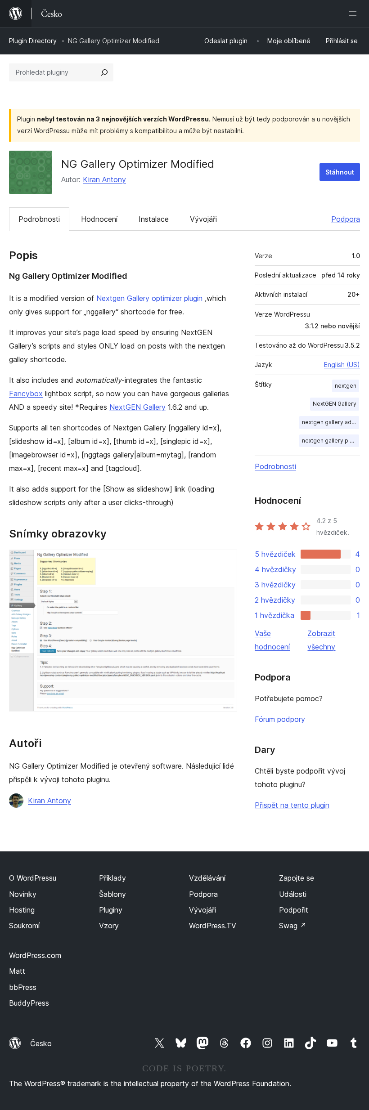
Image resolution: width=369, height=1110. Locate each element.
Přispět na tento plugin (292, 805)
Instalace (154, 219)
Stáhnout (339, 172)
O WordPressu (32, 877)
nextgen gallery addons (330, 422)
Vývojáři (203, 219)
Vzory (109, 925)
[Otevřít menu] (354, 13)
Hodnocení (99, 219)
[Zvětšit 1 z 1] (225, 561)
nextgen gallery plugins (330, 440)
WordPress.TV (212, 925)
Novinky (22, 894)
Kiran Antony (104, 179)
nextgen (345, 385)
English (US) (342, 364)
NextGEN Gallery (137, 407)
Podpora (345, 219)
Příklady (112, 877)
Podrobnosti (39, 219)
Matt (17, 971)
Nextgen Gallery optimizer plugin (149, 298)
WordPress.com (35, 955)
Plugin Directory (33, 41)
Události (292, 894)
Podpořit (293, 909)
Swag (292, 925)
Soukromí (24, 925)
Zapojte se (296, 877)
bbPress (22, 987)
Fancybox (26, 393)
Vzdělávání (207, 877)
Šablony (112, 894)
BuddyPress (29, 1002)
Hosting (22, 909)
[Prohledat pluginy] (104, 72)
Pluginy (110, 909)
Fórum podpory (280, 719)
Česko (41, 1043)
